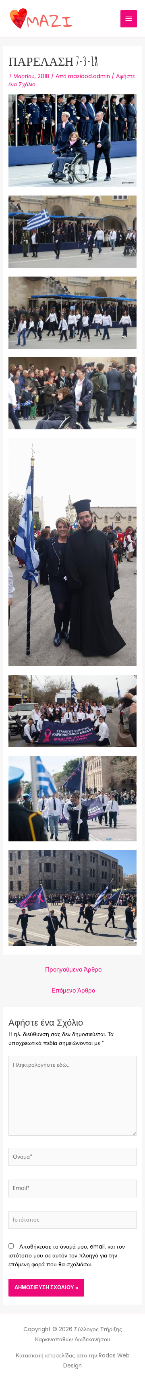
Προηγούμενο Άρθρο (73, 970)
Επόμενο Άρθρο (73, 991)
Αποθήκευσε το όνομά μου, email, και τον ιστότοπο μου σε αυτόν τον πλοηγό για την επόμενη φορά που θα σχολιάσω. (66, 1255)
